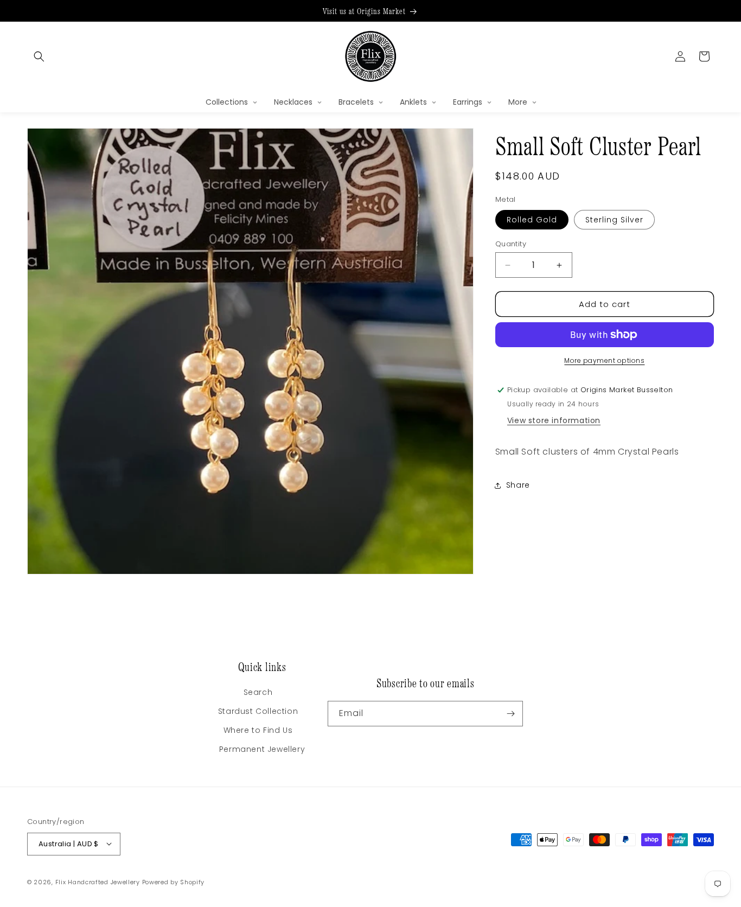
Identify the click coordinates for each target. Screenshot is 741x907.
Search (258, 692)
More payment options (604, 360)
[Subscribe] (510, 713)
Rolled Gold (532, 219)
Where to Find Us (258, 730)
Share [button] (518, 485)
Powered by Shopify (173, 881)
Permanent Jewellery (262, 749)
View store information (554, 420)
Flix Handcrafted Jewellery (97, 881)
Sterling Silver (614, 219)
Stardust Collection (258, 711)
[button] (39, 56)
